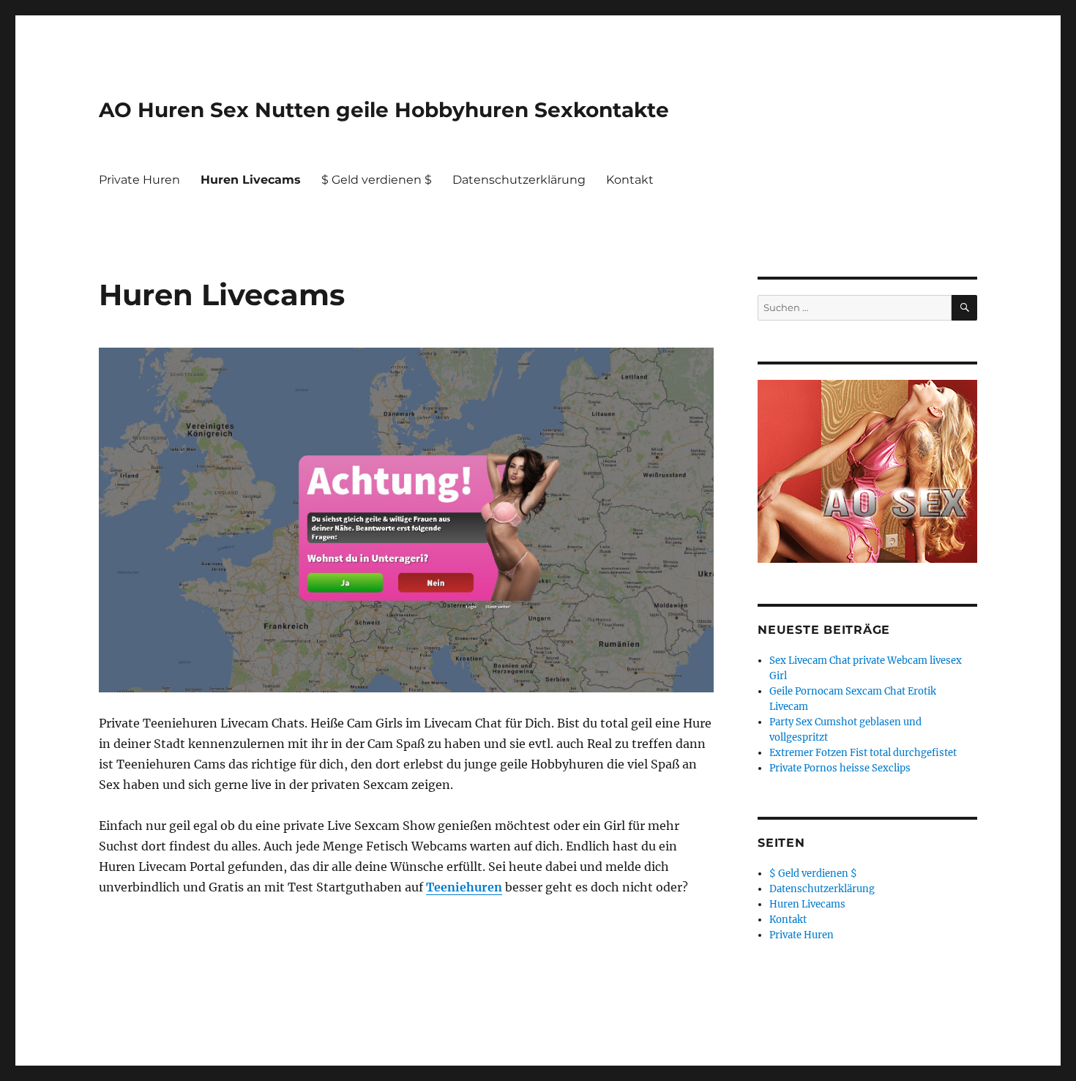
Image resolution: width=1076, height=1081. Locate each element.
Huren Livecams (251, 180)
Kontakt (630, 180)
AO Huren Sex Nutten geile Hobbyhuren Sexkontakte (384, 109)
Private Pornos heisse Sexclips (840, 768)
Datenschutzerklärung (519, 180)
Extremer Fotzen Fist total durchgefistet (863, 753)
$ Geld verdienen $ (376, 180)
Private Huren (139, 180)
